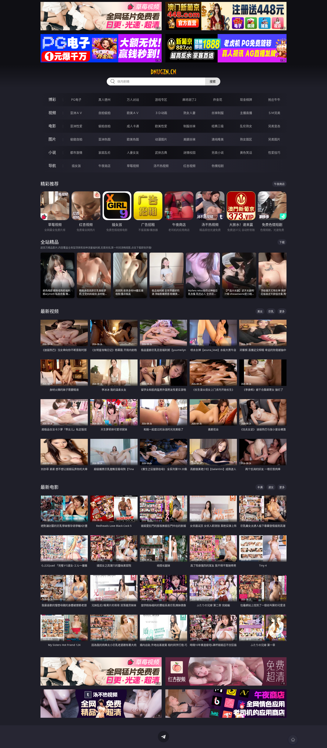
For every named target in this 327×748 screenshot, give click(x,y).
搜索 (213, 81)
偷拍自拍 (104, 126)
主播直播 (246, 113)
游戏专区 (161, 100)
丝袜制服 (218, 113)
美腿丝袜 (189, 139)
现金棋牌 (246, 100)
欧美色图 (133, 139)
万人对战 (133, 100)
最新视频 (49, 311)
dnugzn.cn (163, 72)
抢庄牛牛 (274, 100)
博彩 (52, 99)
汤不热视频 (161, 166)
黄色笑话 (246, 153)
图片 (52, 139)
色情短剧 (218, 166)
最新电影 (49, 487)
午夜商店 (104, 166)
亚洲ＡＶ (76, 113)
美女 (260, 311)
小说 (52, 152)
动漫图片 (161, 139)
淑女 (271, 487)
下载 (282, 242)
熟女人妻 (189, 113)
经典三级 (218, 126)
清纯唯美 (218, 139)
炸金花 (217, 100)
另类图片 (274, 139)
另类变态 (274, 126)
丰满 (260, 487)
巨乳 (271, 311)
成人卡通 (133, 126)
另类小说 (218, 153)
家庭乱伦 (104, 153)
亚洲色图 (104, 139)
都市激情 (76, 153)
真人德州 (104, 100)
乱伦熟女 (246, 126)
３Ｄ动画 (161, 113)
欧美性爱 (161, 126)
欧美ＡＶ (133, 113)
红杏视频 (189, 166)
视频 (52, 112)
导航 (52, 165)
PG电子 (76, 100)
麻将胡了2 (189, 100)
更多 (282, 311)
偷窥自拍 (76, 139)
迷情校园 (189, 153)
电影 (52, 126)
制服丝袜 (189, 126)
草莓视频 (133, 166)
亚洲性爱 (76, 126)
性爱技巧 (274, 153)
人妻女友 (133, 153)
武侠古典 (161, 153)
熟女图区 (246, 139)
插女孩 (76, 166)
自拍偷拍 (104, 113)
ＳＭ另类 (274, 113)
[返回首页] (292, 739)
